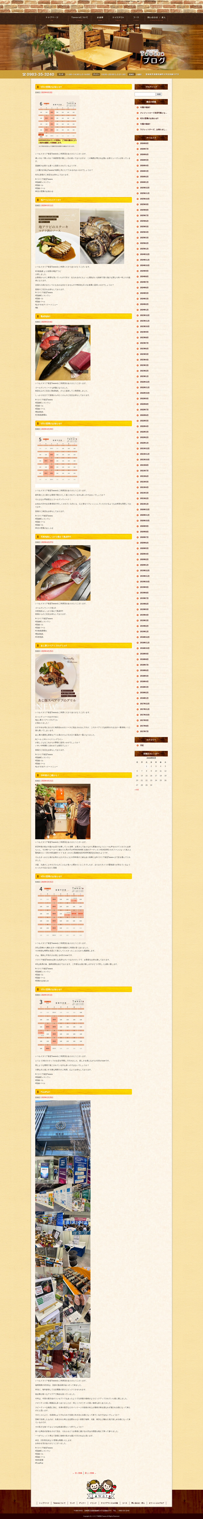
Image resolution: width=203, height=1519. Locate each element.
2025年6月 (144, 221)
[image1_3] (62, 1210)
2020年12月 (145, 509)
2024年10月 (145, 265)
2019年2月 (144, 626)
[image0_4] (62, 1154)
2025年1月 (144, 249)
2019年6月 (144, 604)
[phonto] (62, 379)
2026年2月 (144, 177)
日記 (142, 745)
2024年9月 (144, 271)
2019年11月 (145, 576)
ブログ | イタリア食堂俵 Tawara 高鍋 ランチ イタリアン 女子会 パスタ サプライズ (141, 1)
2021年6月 (144, 476)
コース (136, 18)
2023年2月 (144, 371)
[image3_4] (62, 1321)
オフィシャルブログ (156, 1503)
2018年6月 (144, 670)
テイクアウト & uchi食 (118, 18)
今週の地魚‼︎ (145, 107)
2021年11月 (145, 454)
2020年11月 (145, 515)
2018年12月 (145, 637)
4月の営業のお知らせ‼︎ (51, 876)
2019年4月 (144, 615)
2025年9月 (144, 204)
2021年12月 (145, 448)
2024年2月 (144, 304)
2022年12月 (145, 382)
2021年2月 (144, 498)
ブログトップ (151, 87)
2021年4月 (144, 487)
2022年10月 (145, 393)
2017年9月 (144, 720)
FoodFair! (45, 1092)
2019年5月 (144, 609)
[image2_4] (62, 1265)
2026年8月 (144, 143)
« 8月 (137, 790)
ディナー (82, 1503)
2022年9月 (144, 399)
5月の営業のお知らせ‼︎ (51, 423)
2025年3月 (144, 238)
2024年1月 (144, 310)
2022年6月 (144, 415)
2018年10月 (145, 648)
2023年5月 (144, 354)
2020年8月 (144, 532)
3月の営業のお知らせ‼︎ (51, 989)
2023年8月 (144, 337)
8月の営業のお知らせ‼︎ (149, 118)
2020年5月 (144, 548)
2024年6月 (144, 288)
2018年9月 (144, 654)
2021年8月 (144, 465)
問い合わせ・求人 (156, 18)
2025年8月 (144, 210)
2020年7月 (144, 537)
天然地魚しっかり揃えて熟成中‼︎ (56, 537)
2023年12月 (145, 315)
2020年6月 (144, 543)
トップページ (51, 18)
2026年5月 (144, 160)
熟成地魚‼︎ (45, 316)
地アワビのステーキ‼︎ (51, 200)
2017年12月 (145, 704)
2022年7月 (144, 410)
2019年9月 (144, 587)
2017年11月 (145, 709)
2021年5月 (144, 482)
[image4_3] (62, 1376)
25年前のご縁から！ (50, 775)
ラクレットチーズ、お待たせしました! (154, 129)
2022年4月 (144, 426)
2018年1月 (144, 698)
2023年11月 (145, 321)
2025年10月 (145, 199)
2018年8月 (144, 659)
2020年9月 (144, 526)
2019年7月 (144, 598)
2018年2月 (144, 693)
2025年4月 (144, 232)
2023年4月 (144, 360)
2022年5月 (144, 421)
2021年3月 (144, 493)
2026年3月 (144, 171)
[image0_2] (57, 486)
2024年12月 (145, 254)
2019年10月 (145, 582)
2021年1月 (144, 504)
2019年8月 (144, 593)
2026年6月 (144, 154)
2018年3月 (144, 687)
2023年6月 (144, 349)
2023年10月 (145, 326)
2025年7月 (144, 215)
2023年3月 (144, 365)
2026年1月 (144, 182)
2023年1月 (144, 376)
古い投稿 (77, 1473)
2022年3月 (144, 432)
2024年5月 (144, 293)
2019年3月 (144, 620)
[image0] (57, 149)
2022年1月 (144, 443)
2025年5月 (144, 227)
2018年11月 (145, 643)
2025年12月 (145, 188)
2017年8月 (144, 726)
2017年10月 (145, 715)
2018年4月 (144, 681)
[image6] (62, 599)
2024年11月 (145, 260)
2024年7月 (144, 282)
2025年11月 (145, 193)
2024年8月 (144, 276)
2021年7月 (144, 471)
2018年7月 (144, 665)
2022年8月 (144, 404)
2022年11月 (145, 387)
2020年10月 (145, 521)
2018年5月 (144, 676)
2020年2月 (144, 559)
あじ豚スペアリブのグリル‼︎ (54, 645)
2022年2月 (144, 437)
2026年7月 (144, 149)
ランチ (72, 1503)
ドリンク (93, 1503)
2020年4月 (144, 554)
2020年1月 (144, 565)
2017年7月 (144, 731)
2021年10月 (145, 460)
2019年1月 (144, 632)
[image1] (102, 262)
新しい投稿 (90, 1473)
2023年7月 (144, 343)
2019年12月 (145, 570)
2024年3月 (144, 299)
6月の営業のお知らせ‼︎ (51, 87)
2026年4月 (144, 165)
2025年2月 (144, 243)
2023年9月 (144, 332)
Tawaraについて (79, 18)
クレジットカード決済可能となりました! (154, 113)
